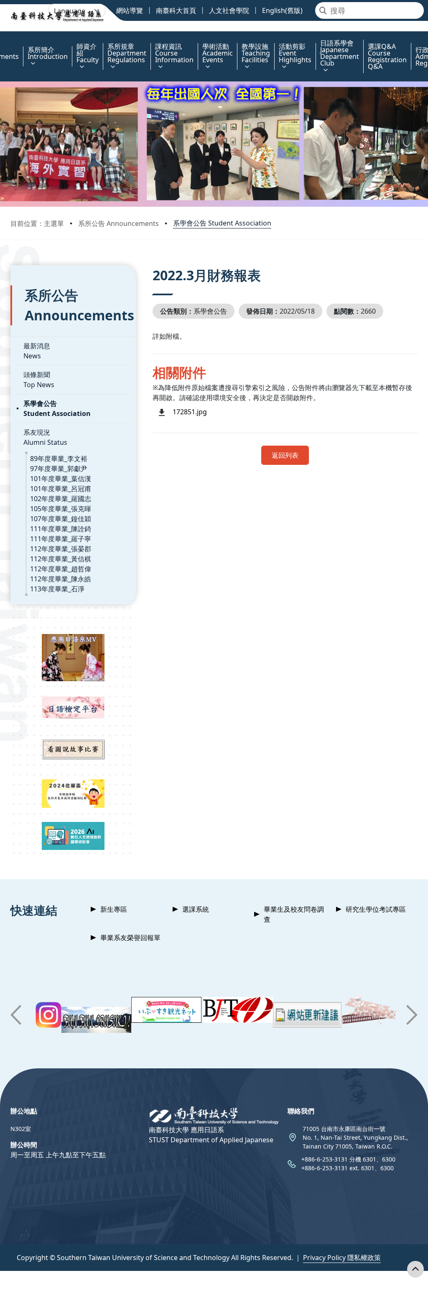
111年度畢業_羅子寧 (60, 538)
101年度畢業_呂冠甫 (60, 488)
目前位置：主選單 (37, 223)
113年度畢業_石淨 (57, 588)
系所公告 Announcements (118, 223)
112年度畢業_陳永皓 (60, 578)
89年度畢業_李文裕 (58, 458)
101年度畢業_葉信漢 (60, 478)
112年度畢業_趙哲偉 (60, 568)
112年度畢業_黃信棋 (60, 558)
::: (2, 38)
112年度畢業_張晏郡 (60, 548)
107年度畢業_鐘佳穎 (60, 518)
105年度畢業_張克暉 (60, 508)
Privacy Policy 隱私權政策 (342, 1257)
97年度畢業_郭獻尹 (58, 468)
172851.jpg (190, 411)
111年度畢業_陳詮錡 (60, 528)
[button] (15, 1015)
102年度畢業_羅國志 (60, 498)
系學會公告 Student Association (222, 223)
